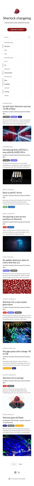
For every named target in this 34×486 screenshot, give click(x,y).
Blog (5, 50)
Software (6, 88)
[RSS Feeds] (19, 472)
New (5, 80)
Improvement (8, 73)
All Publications (8, 42)
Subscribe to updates (17, 29)
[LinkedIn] (16, 472)
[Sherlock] (17, 11)
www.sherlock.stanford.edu (17, 22)
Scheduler (7, 84)
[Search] (29, 37)
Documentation (8, 57)
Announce (7, 46)
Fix (5, 65)
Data (5, 54)
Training (6, 91)
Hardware (7, 69)
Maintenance (8, 76)
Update (6, 95)
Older (20, 464)
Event (6, 61)
